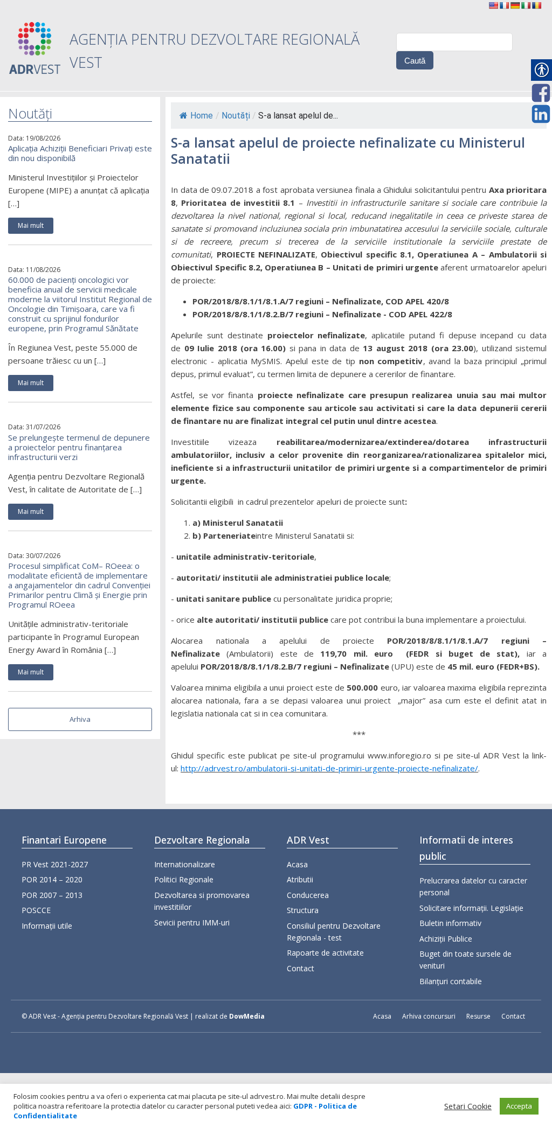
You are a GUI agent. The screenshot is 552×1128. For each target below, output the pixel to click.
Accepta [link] (519, 1106)
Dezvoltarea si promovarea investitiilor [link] (202, 901)
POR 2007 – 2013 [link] (52, 895)
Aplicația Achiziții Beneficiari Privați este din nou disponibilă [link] (80, 153)
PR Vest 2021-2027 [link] (55, 864)
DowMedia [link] (247, 1016)
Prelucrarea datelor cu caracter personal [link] (473, 886)
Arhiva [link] (80, 719)
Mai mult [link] (31, 225)
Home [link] (201, 115)
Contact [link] (300, 968)
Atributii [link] (300, 879)
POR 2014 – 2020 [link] (52, 879)
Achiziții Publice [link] (445, 939)
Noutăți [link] (236, 115)
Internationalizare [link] (184, 864)
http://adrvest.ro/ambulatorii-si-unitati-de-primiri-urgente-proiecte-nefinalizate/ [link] (329, 768)
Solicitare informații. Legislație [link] (471, 908)
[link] (493, 5)
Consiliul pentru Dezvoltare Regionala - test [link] (334, 932)
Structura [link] (303, 910)
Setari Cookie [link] (468, 1106)
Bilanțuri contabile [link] (450, 981)
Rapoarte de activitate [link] (325, 953)
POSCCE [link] (36, 910)
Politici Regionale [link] (183, 879)
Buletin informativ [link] (450, 923)
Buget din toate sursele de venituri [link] (465, 960)
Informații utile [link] (47, 926)
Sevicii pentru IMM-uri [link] (192, 922)
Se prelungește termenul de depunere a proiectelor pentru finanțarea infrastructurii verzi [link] (79, 447)
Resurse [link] (478, 1016)
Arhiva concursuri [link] (429, 1016)
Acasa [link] (297, 864)
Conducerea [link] (308, 895)
